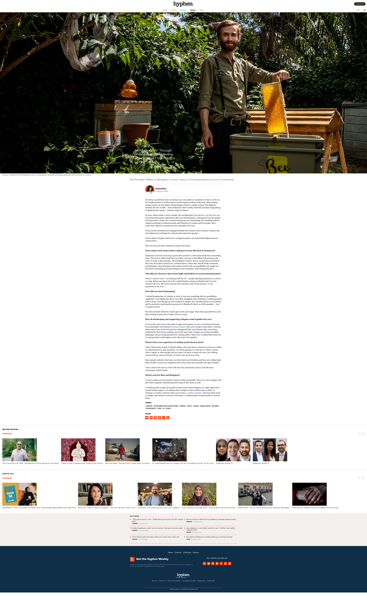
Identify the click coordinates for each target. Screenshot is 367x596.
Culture (174, 10)
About (201, 10)
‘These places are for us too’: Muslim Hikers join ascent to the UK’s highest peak (157, 520)
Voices (193, 10)
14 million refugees (194, 393)
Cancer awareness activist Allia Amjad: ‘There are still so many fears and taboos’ (209, 508)
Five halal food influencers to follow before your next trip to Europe (209, 537)
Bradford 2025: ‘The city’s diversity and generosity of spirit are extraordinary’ (264, 508)
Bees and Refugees (87, 175)
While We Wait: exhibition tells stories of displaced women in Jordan (315, 508)
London (196, 406)
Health (189, 406)
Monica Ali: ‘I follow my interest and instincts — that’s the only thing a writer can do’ (106, 508)
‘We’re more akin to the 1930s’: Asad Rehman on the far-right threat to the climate (30, 463)
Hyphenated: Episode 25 (224, 463)
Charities (149, 406)
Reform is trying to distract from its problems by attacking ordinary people (211, 519)
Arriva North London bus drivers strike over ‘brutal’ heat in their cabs (155, 537)
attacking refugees (178, 327)
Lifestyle (183, 10)
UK (164, 408)
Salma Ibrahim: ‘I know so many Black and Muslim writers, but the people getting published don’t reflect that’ (39, 508)
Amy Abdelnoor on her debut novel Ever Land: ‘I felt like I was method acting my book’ (210, 529)
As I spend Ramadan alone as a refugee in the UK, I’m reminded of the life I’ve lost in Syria (183, 463)
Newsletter (360, 4)
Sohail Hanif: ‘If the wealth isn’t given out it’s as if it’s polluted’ (159, 508)
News (165, 10)
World (168, 408)
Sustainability (151, 408)
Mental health (205, 406)
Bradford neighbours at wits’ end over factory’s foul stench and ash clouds (157, 528)
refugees (197, 324)
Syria (159, 408)
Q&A (136, 145)
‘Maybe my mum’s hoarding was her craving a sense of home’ (82, 463)
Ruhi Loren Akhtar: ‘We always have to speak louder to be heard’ (127, 463)
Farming (183, 406)
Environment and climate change (166, 406)
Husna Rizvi (160, 189)
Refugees (215, 406)
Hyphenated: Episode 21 (261, 463)
